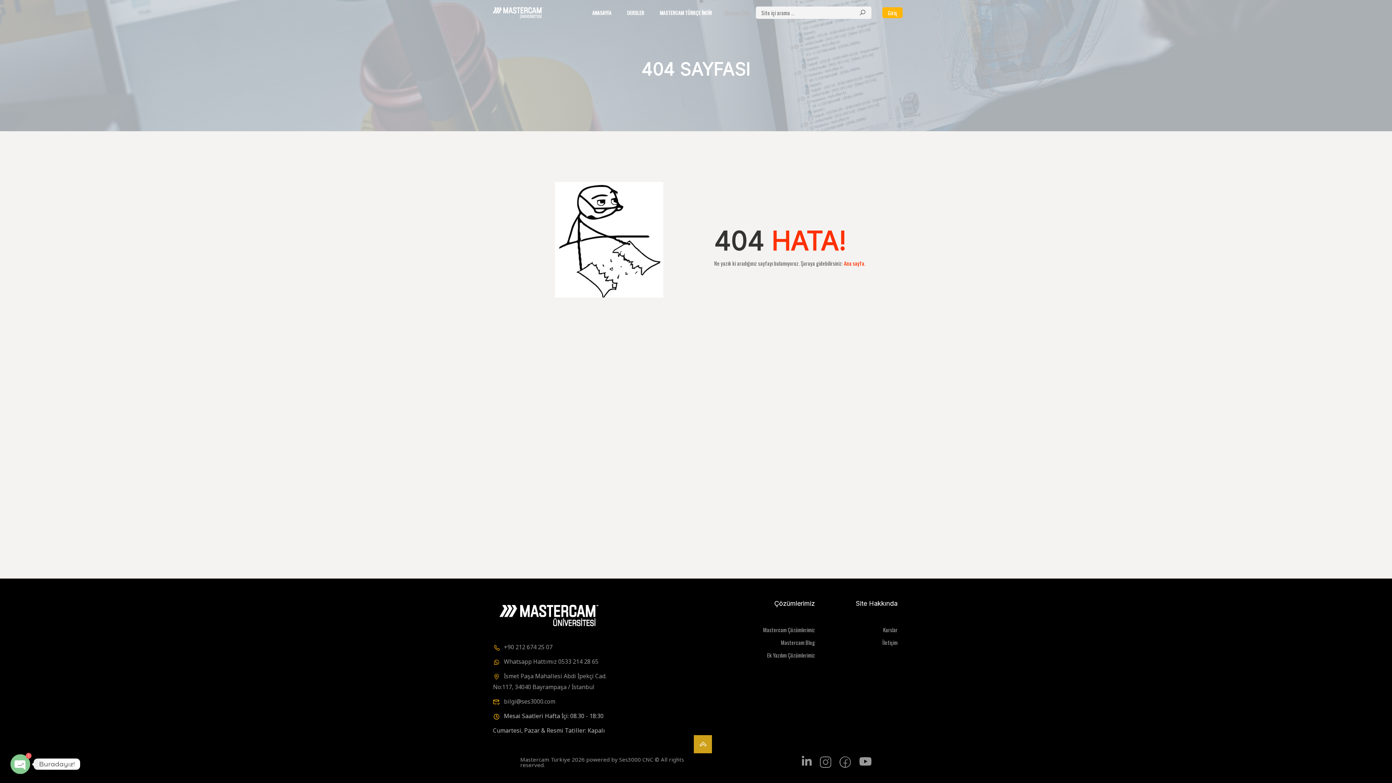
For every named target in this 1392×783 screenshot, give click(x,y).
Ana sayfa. (854, 263)
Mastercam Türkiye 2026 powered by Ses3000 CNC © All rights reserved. (602, 762)
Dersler (635, 12)
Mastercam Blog (798, 642)
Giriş (892, 13)
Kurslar (890, 630)
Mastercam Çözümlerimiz (789, 630)
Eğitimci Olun (737, 13)
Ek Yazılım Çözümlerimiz (791, 655)
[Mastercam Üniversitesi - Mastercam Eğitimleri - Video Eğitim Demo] (517, 12)
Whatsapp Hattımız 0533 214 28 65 (551, 662)
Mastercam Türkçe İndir (686, 12)
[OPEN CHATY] (20, 764)
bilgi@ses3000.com (529, 701)
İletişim (890, 642)
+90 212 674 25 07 (528, 647)
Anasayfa (602, 12)
